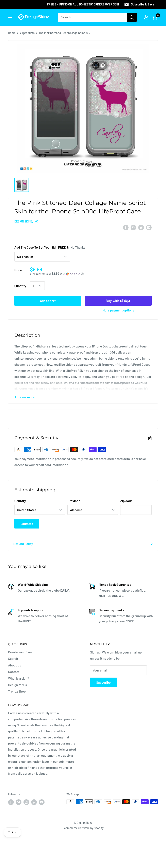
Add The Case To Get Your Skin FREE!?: (50, 247)
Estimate (26, 523)
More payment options (118, 310)
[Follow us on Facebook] (11, 802)
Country (20, 501)
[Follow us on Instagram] (26, 802)
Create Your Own (20, 652)
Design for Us (17, 685)
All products (27, 33)
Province (73, 501)
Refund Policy (23, 543)
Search (13, 658)
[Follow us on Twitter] (18, 802)
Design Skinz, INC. (26, 221)
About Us (14, 665)
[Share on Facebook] (126, 227)
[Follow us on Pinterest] (34, 802)
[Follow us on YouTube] (42, 802)
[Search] (132, 17)
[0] (154, 17)
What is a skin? (18, 678)
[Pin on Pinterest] (133, 227)
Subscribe (103, 682)
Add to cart (48, 301)
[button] (91, 274)
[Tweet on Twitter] (141, 227)
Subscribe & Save (142, 4)
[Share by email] (149, 227)
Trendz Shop (17, 691)
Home (12, 33)
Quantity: (21, 286)
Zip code (126, 501)
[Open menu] (10, 17)
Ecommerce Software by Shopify (83, 828)
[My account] (146, 17)
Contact (13, 672)
